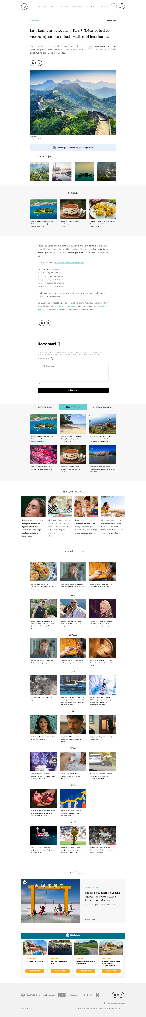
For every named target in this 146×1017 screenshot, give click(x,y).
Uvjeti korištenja (97, 1008)
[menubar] (122, 6)
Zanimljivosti (77, 7)
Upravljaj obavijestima (115, 1003)
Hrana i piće (41, 7)
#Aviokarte (111, 20)
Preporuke (105, 7)
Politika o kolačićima (119, 1008)
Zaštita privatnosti (107, 1008)
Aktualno (64, 7)
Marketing (89, 1008)
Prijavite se (73, 390)
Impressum (81, 1008)
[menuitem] (122, 6)
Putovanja (53, 7)
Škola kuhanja (91, 7)
